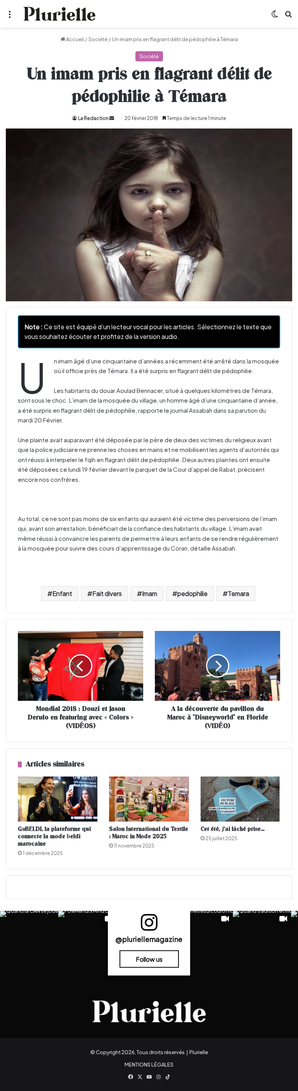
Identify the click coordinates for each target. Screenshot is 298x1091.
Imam (149, 593)
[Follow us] (149, 925)
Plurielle (198, 1052)
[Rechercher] (288, 17)
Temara (238, 593)
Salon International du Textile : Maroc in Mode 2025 (148, 833)
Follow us (149, 959)
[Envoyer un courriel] (111, 118)
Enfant (62, 593)
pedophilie (192, 593)
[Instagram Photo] (29, 940)
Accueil (74, 39)
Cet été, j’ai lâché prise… (233, 829)
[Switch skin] (275, 17)
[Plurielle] (59, 13)
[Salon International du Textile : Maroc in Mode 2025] (149, 799)
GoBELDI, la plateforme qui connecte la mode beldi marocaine (54, 836)
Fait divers (107, 593)
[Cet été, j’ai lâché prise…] (240, 799)
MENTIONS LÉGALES (149, 1064)
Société (97, 39)
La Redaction (93, 118)
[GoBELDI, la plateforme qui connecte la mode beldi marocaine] (57, 799)
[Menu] (10, 17)
